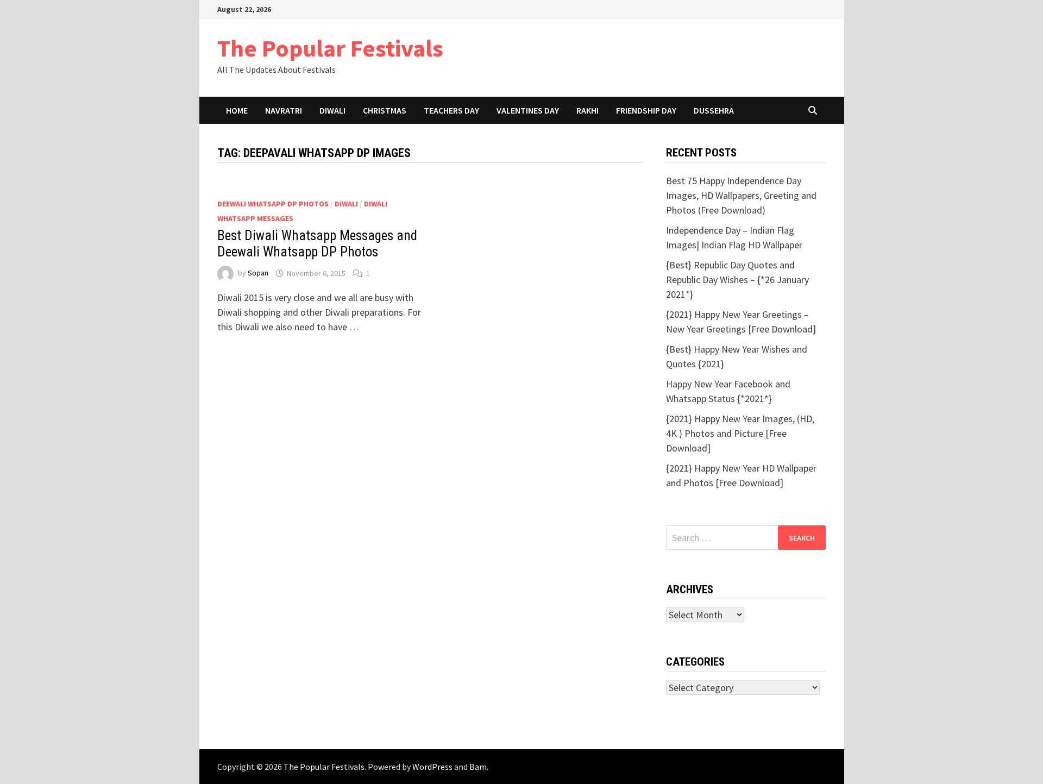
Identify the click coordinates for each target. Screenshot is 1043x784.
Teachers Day (451, 110)
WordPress (432, 766)
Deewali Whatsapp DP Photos (273, 204)
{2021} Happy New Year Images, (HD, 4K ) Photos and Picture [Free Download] (740, 433)
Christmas (384, 110)
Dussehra (714, 110)
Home (237, 110)
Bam (478, 766)
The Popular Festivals (330, 48)
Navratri (283, 110)
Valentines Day (528, 110)
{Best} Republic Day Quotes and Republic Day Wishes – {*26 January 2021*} (737, 279)
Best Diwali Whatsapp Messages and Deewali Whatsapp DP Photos (317, 244)
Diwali (332, 110)
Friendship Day (646, 110)
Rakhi (587, 110)
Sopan (258, 273)
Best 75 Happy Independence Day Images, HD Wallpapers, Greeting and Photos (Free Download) (741, 195)
